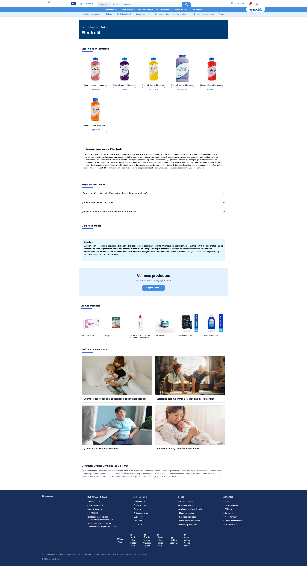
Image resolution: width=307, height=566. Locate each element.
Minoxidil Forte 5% (185, 335)
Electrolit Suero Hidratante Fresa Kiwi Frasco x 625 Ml (105, 85)
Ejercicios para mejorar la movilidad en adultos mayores (185, 399)
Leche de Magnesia (210, 335)
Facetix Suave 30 (87, 335)
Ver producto (95, 89)
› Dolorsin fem (139, 501)
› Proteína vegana (230, 505)
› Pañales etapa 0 (185, 505)
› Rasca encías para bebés (189, 521)
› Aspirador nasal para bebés (190, 509)
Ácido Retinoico (160, 335)
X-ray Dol (108, 335)
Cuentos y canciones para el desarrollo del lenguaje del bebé (115, 399)
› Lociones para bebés (187, 524)
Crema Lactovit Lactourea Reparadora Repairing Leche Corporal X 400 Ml (140, 337)
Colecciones (93, 27)
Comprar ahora (152, 288)
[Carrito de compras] (256, 4)
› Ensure (226, 501)
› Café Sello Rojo (230, 524)
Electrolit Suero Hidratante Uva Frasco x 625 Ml (132, 85)
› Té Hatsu (227, 509)
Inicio (84, 27)
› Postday (137, 509)
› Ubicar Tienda (93, 501)
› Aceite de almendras (232, 521)
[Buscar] (186, 4)
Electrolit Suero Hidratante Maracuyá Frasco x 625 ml (164, 85)
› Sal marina (228, 513)
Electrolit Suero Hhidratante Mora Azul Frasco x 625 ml (193, 85)
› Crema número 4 (185, 501)
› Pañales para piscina (187, 517)
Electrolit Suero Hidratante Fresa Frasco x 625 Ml (220, 85)
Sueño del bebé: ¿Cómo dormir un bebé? (178, 448)
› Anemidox (137, 524)
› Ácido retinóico (140, 505)
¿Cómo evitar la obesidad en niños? (102, 448)
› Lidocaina (137, 521)
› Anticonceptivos (140, 513)
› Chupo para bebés (186, 513)
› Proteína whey (230, 517)
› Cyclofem (137, 517)
